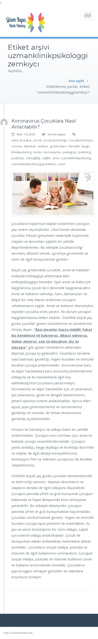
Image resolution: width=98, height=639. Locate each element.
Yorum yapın (57, 134)
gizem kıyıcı (58, 146)
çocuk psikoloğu (55, 140)
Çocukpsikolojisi (81, 140)
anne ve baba (21, 140)
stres (56, 158)
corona (16, 146)
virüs (62, 164)
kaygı (86, 146)
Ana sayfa (76, 81)
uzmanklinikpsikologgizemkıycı (34, 164)
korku (38, 152)
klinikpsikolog (21, 152)
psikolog (84, 152)
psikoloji (17, 158)
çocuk (37, 140)
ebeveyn (30, 146)
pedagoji (69, 152)
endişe (43, 146)
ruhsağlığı (33, 158)
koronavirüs (52, 152)
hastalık (74, 146)
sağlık (46, 158)
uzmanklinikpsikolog (76, 158)
